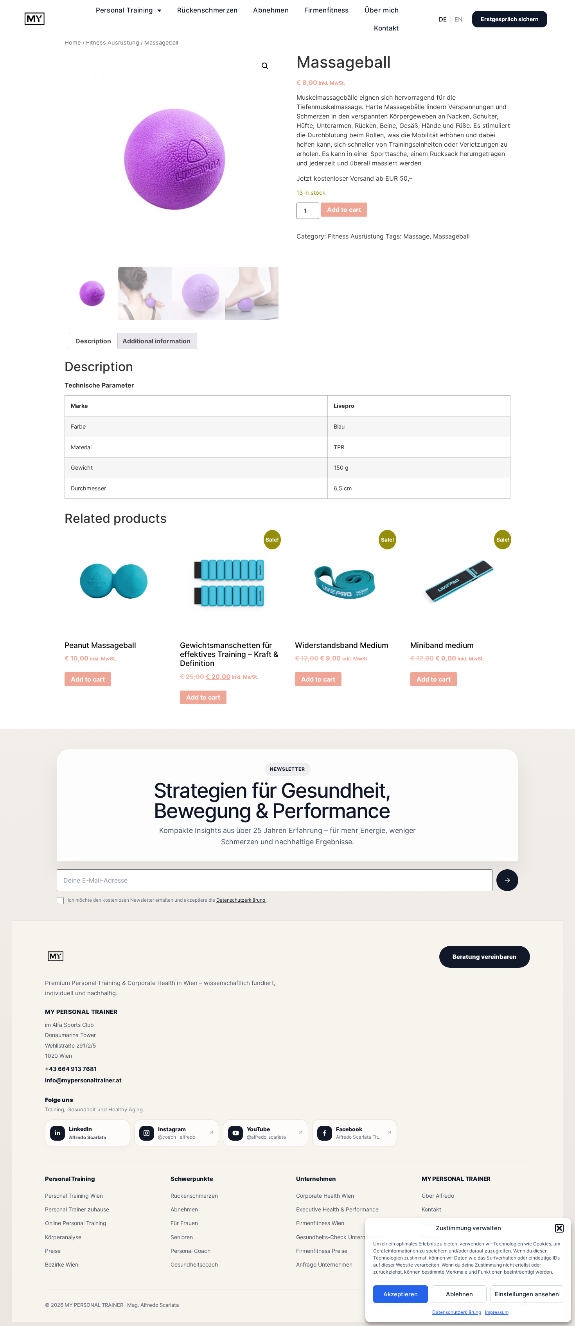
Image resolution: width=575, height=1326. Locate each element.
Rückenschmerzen (207, 10)
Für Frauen (184, 1223)
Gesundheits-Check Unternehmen (339, 1237)
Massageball (451, 236)
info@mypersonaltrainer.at (83, 1080)
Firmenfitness (326, 10)
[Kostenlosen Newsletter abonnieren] (507, 880)
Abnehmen (270, 10)
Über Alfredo (438, 1195)
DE (443, 19)
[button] (559, 1228)
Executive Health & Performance (337, 1209)
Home (73, 42)
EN (458, 19)
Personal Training (124, 10)
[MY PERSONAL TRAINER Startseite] (55, 961)
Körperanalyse (63, 1237)
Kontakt (386, 28)
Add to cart (344, 210)
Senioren (182, 1237)
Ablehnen (459, 1294)
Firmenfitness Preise (321, 1250)
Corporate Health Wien (325, 1195)
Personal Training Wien (74, 1195)
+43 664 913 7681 (71, 1069)
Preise (53, 1250)
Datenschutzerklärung (456, 1312)
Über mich (382, 10)
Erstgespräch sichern (510, 19)
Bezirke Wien (61, 1264)
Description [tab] (93, 341)
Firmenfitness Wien (320, 1223)
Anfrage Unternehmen (324, 1264)
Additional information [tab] (156, 341)
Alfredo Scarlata (87, 1137)
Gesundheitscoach (194, 1264)
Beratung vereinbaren (485, 956)
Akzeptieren (400, 1294)
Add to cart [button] (88, 679)
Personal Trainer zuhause (77, 1209)
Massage (416, 236)
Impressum (497, 1312)
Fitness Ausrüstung (112, 42)
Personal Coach (190, 1250)
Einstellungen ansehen (527, 1294)
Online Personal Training (75, 1223)
